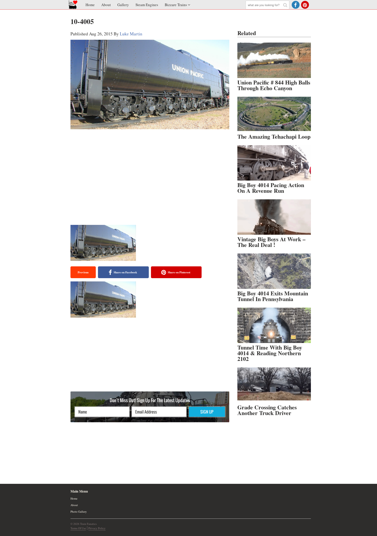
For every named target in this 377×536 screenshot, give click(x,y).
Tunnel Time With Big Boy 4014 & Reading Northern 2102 (269, 353)
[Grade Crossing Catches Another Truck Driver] (274, 385)
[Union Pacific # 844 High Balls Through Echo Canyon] (274, 60)
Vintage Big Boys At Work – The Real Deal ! (271, 242)
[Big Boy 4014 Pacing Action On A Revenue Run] (274, 163)
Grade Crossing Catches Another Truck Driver (267, 410)
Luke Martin (131, 34)
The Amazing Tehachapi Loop (273, 136)
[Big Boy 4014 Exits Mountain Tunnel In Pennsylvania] (274, 271)
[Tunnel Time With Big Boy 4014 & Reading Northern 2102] (274, 325)
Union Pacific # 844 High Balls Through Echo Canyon (273, 85)
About (106, 4)
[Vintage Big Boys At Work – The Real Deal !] (274, 217)
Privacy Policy (97, 528)
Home (90, 4)
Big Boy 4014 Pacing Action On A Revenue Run (270, 188)
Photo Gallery (78, 512)
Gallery (123, 4)
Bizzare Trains (176, 4)
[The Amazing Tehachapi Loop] (274, 114)
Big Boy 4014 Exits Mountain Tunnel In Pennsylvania (272, 296)
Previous (83, 272)
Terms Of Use (78, 528)
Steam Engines (146, 4)
